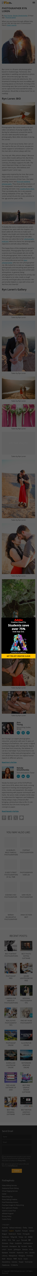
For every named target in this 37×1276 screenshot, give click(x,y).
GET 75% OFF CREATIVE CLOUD (18, 656)
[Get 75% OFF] (18, 638)
